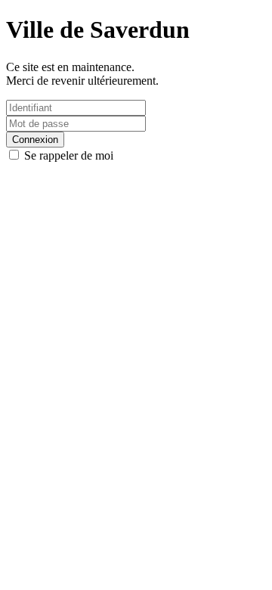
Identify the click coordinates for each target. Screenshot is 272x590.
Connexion (35, 139)
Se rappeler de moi (67, 155)
